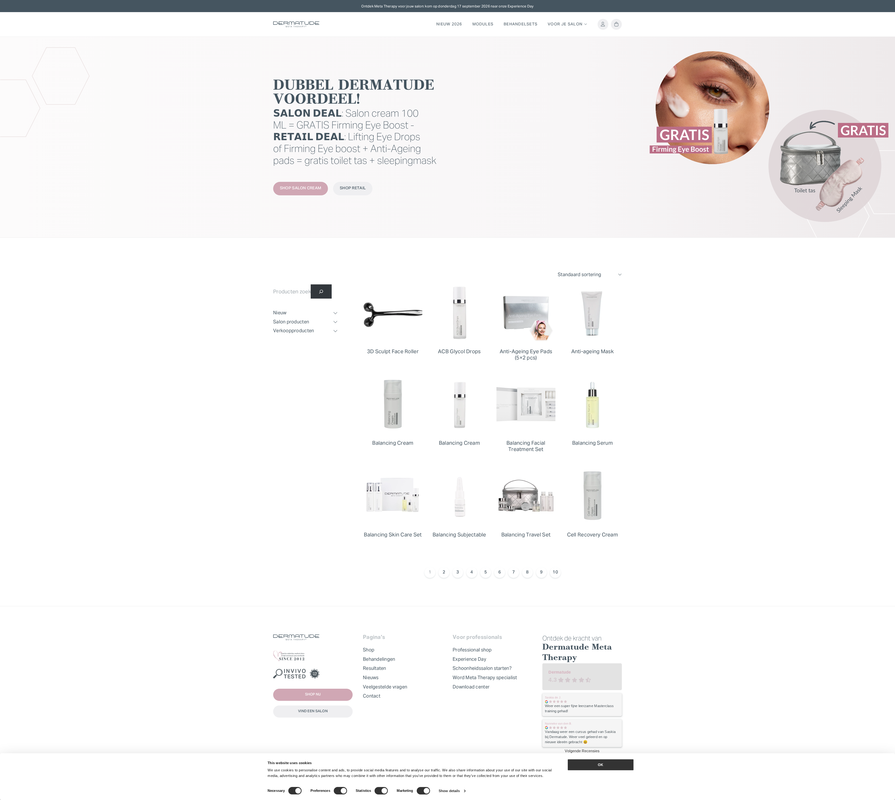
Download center (471, 687)
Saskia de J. (553, 697)
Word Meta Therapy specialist (485, 678)
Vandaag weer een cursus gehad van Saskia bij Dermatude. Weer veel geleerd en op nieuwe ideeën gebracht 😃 (580, 737)
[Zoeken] (321, 292)
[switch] (340, 790)
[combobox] (590, 275)
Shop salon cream (300, 188)
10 (555, 572)
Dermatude (559, 672)
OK (600, 765)
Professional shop (472, 650)
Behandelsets (520, 24)
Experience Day (469, 659)
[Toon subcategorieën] (335, 313)
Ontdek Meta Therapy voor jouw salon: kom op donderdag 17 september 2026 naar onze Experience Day (447, 6)
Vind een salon (313, 711)
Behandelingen (379, 659)
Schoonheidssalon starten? (482, 668)
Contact (371, 696)
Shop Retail (353, 188)
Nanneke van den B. (558, 723)
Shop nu (313, 694)
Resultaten (374, 668)
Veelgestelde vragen (385, 687)
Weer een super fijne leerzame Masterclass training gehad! (579, 708)
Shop (368, 650)
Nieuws (371, 678)
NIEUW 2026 (449, 24)
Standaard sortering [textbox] (579, 274)
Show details (449, 791)
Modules (483, 24)
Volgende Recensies (582, 751)
